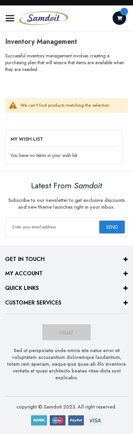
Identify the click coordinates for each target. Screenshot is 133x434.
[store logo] (36, 18)
